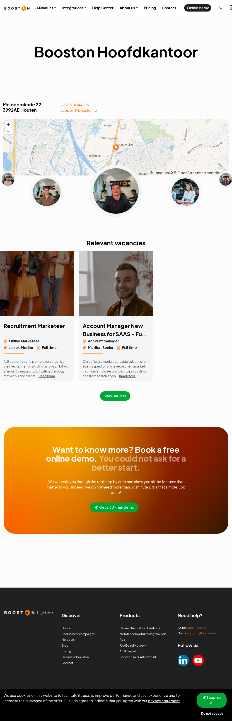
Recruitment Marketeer (34, 325)
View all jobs (115, 396)
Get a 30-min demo (116, 507)
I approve (214, 700)
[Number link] (221, 8)
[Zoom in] (8, 124)
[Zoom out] (8, 131)
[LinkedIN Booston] (183, 659)
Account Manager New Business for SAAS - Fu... (115, 329)
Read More (47, 376)
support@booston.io (79, 110)
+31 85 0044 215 (75, 104)
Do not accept (212, 713)
